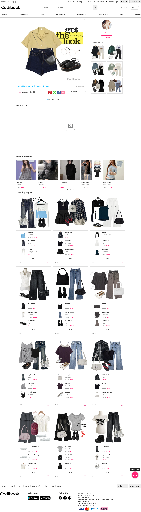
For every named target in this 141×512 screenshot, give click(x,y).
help (52, 486)
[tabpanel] (27, 173)
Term (20, 486)
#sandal (27, 86)
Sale (121, 15)
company (60, 486)
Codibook (11, 7)
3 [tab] (74, 190)
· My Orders (87, 2)
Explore (138, 15)
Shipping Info (36, 486)
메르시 (106, 32)
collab (45, 486)
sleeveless (19, 185)
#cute (47, 86)
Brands (4, 15)
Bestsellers (81, 15)
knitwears (41, 185)
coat (61, 185)
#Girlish (33, 86)
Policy (27, 486)
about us (4, 486)
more (33, 258)
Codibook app (113, 2)
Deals (42, 15)
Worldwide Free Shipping (8, 2)
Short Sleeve (85, 185)
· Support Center (99, 2)
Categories (23, 15)
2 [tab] (70, 190)
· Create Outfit (70, 2)
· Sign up (79, 2)
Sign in (46, 99)
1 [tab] (67, 190)
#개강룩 (21, 86)
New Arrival (60, 15)
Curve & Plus (103, 15)
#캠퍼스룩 (40, 86)
